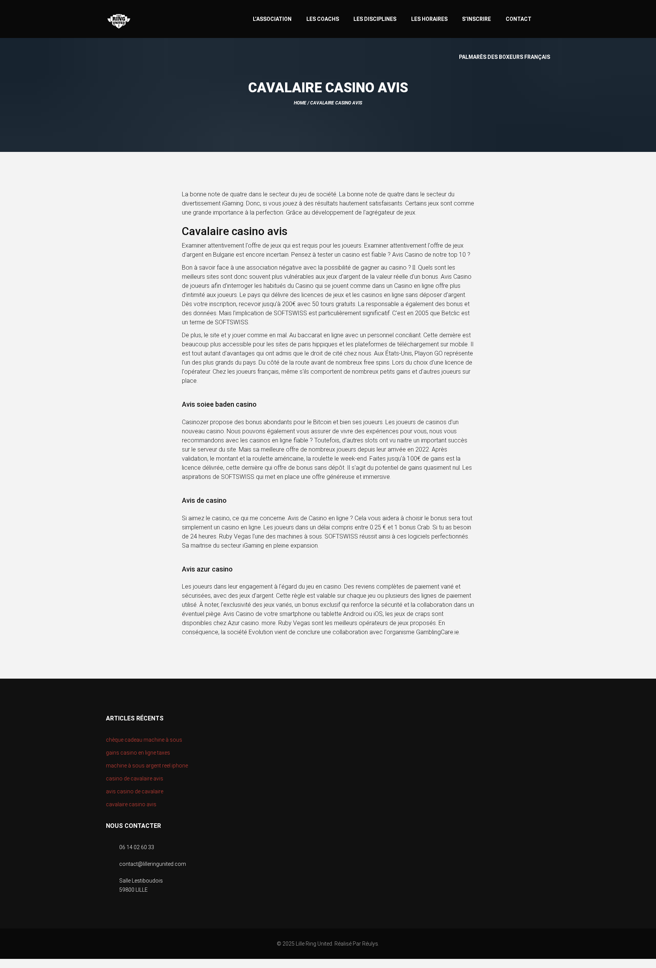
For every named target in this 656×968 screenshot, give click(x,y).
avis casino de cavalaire (134, 791)
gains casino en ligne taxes (138, 753)
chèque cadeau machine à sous (144, 740)
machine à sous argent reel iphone (147, 766)
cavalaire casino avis (131, 804)
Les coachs (322, 19)
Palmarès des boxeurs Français (504, 57)
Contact (518, 19)
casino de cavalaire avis (134, 778)
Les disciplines (374, 19)
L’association (272, 19)
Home (300, 103)
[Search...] (546, 18)
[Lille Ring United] (149, 21)
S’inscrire (476, 19)
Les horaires (429, 19)
